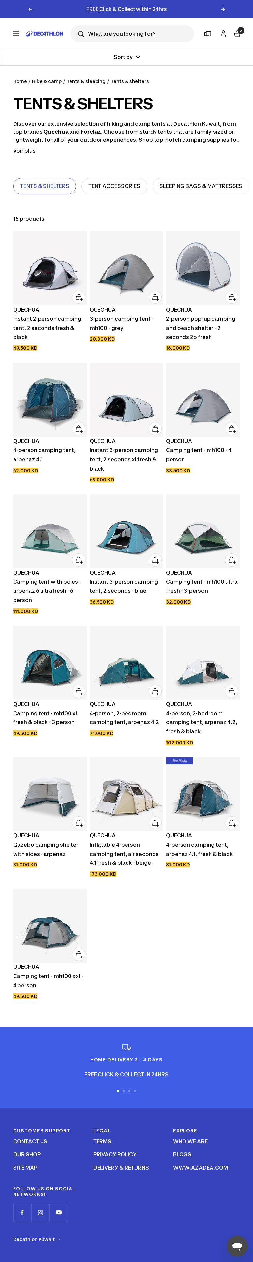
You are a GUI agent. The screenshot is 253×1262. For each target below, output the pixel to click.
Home (20, 81)
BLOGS (182, 1154)
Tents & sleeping (86, 81)
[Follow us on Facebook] (22, 1213)
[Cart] (236, 33)
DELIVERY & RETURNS (121, 1167)
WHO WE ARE (190, 1141)
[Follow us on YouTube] (58, 1213)
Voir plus (24, 150)
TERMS (102, 1141)
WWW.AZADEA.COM (200, 1167)
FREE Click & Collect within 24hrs (126, 9)
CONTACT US (30, 1141)
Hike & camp (47, 81)
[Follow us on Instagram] (40, 1213)
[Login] (222, 32)
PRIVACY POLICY (115, 1154)
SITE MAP (25, 1167)
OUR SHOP (27, 1154)
